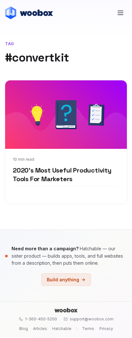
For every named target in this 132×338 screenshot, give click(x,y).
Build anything (63, 279)
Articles (40, 328)
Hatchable (61, 328)
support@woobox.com (91, 319)
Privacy (106, 328)
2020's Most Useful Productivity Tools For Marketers (62, 174)
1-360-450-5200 (41, 319)
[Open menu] (120, 12)
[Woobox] (66, 310)
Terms (88, 328)
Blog (23, 328)
